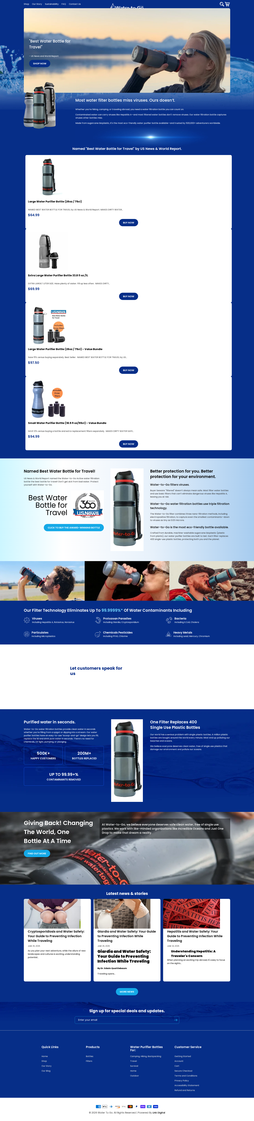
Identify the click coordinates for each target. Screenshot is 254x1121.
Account (178, 1061)
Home (45, 1056)
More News (127, 991)
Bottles (89, 1056)
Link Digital (159, 1112)
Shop (26, 4)
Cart (176, 1065)
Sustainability (52, 4)
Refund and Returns (184, 1090)
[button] (227, 4)
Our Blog (46, 1070)
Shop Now (39, 63)
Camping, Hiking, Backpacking (145, 1056)
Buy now (128, 222)
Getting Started (182, 1056)
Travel (133, 1061)
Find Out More (37, 853)
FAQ (64, 4)
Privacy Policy (181, 1080)
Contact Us (75, 4)
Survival (134, 1065)
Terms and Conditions (185, 1075)
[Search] (222, 4)
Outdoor (134, 1075)
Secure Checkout (183, 1070)
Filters (89, 1061)
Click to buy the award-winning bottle (74, 527)
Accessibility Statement (186, 1085)
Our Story (37, 4)
